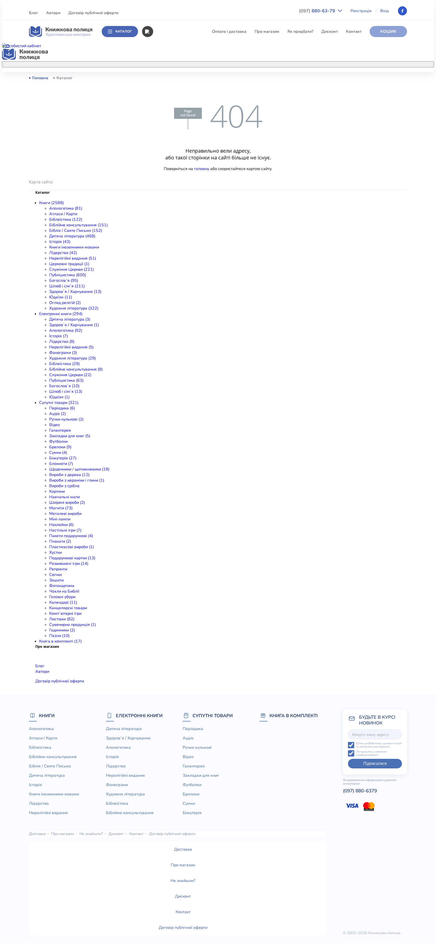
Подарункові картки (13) (72, 558)
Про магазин (267, 31)
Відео (54, 425)
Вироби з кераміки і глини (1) (76, 480)
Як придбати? (300, 31)
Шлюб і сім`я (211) (67, 286)
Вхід (384, 11)
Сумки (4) (58, 452)
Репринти (58, 569)
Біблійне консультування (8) (76, 369)
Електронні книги (139, 715)
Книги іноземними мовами (178, 143)
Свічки (55, 574)
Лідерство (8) (61, 341)
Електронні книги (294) (61, 314)
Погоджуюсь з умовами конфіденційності (371, 753)
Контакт (354, 31)
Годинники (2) (62, 630)
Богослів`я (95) (63, 280)
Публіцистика (166, 189)
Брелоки (191, 794)
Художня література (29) (72, 358)
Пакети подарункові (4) (71, 536)
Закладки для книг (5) (69, 436)
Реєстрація (361, 11)
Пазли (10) (59, 635)
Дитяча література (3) (69, 319)
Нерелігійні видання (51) (72, 258)
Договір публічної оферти (93, 13)
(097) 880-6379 (360, 791)
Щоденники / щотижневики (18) (79, 469)
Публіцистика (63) (66, 380)
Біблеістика (164, 96)
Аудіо (188, 738)
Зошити (56, 580)
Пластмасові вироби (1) (71, 547)
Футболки (58, 441)
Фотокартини (61, 586)
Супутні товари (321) (58, 402)
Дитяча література (170, 124)
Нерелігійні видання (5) (71, 347)
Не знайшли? (91, 833)
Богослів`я (163, 199)
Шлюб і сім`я (165, 208)
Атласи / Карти (167, 87)
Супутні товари (213, 715)
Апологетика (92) (65, 330)
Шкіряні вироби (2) (67, 502)
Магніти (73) (61, 508)
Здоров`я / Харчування (175, 217)
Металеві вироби (65, 513)
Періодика (193, 729)
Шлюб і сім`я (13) (65, 391)
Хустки (55, 552)
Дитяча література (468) (72, 236)
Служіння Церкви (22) (70, 375)
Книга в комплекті (293, 715)
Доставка (37, 833)
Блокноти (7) (61, 463)
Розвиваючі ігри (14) (68, 563)
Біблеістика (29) (64, 364)
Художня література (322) (73, 308)
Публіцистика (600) (67, 275)
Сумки (189, 803)
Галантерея (60, 430)
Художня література (125, 794)
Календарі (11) (63, 602)
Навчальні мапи (64, 497)
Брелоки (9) (60, 447)
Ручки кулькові (197, 747)
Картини (57, 491)
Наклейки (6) (61, 524)
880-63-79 (317, 11)
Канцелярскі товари (68, 608)
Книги (46, 715)
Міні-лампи (59, 519)
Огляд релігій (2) (65, 302)
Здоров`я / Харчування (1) (74, 325)
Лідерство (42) (63, 253)
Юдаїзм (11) (60, 297)
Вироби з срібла (64, 486)
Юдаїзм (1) (59, 397)
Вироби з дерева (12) (69, 475)
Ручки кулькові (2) (66, 419)
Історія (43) (59, 241)
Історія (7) (58, 336)
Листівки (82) (61, 619)
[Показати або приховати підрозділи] (223, 63)
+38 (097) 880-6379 (343, 78)
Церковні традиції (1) (69, 264)
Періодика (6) (62, 408)
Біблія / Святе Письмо (174, 115)
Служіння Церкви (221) (71, 269)
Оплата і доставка (229, 31)
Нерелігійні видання (172, 161)
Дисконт (329, 31)
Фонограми (117, 785)
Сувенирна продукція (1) (72, 624)
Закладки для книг (201, 775)
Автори (53, 13)
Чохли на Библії (64, 591)
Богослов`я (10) (64, 386)
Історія (159, 133)
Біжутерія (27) (62, 458)
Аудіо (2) (57, 413)
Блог (33, 13)
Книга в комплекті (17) (60, 641)
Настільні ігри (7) (65, 530)
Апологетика (165, 77)
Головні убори (62, 597)
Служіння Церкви (169, 180)
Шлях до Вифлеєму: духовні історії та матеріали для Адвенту (379, 745)
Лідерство (162, 152)
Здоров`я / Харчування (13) (75, 291)
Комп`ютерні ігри (65, 613)
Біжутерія (192, 813)
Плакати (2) (60, 541)
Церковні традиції (170, 171)
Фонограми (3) (63, 352)
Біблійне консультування (176, 105)
